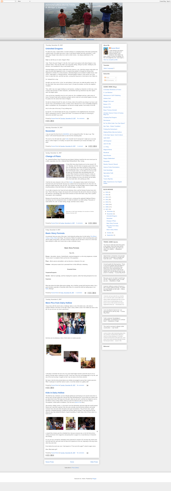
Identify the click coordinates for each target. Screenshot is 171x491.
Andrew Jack (107, 98)
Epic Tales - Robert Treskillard (111, 126)
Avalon (71, 182)
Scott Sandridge (107, 170)
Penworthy (106, 161)
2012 (107, 197)
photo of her (78, 402)
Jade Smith (106, 138)
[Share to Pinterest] (53, 121)
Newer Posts (50, 462)
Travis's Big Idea (108, 179)
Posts (107, 77)
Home (48, 39)
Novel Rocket (107, 155)
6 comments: (79, 223)
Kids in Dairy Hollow (55, 393)
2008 (107, 207)
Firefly (66, 139)
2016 (107, 192)
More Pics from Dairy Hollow (59, 303)
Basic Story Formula (55, 233)
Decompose (106, 120)
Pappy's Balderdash (109, 158)
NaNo (47, 288)
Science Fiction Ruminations (111, 167)
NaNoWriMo (66, 134)
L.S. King (106, 146)
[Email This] (46, 121)
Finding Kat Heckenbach (110, 129)
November (50, 131)
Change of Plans (53, 156)
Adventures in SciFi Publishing (112, 95)
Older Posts (94, 462)
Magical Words (107, 149)
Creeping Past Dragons (110, 117)
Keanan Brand (115, 48)
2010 (107, 202)
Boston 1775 (107, 104)
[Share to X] (50, 121)
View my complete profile (110, 59)
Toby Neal (106, 176)
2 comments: (79, 292)
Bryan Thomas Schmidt (110, 110)
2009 (107, 204)
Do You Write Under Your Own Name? (114, 123)
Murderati (106, 152)
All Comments (110, 80)
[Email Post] (87, 118)
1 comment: (80, 146)
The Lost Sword (71, 39)
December (110, 211)
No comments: (81, 118)
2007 (107, 209)
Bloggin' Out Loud (108, 101)
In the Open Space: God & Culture (113, 135)
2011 (106, 199)
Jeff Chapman (107, 141)
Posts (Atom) (75, 467)
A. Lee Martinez (107, 92)
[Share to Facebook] (51, 121)
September (110, 235)
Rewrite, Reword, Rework (110, 164)
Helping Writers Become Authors (112, 132)
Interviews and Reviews (87, 39)
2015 (107, 194)
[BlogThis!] (48, 121)
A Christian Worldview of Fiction (112, 89)
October (109, 232)
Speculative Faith (108, 173)
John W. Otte (107, 143)
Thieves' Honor (58, 39)
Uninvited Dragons (54, 48)
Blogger (94, 478)
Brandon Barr (107, 107)
